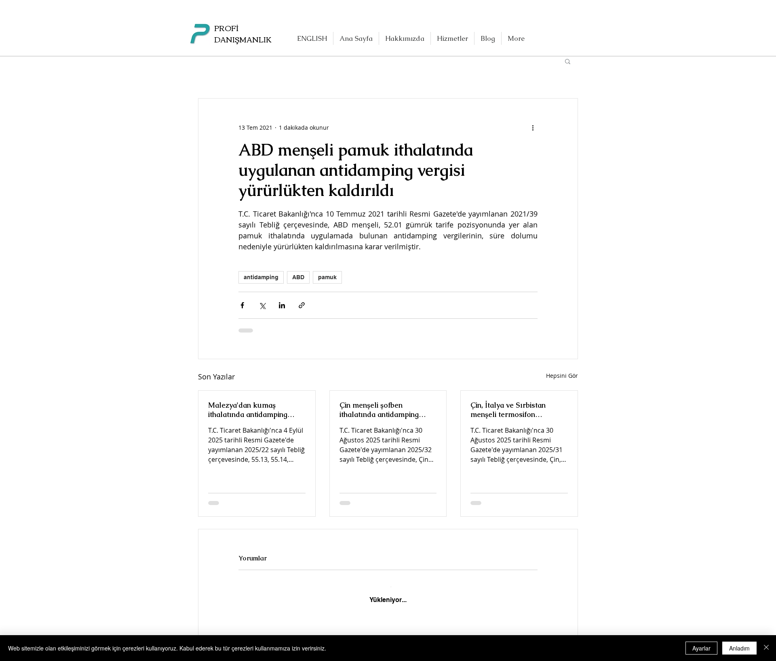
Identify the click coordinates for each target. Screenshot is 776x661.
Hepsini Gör (562, 375)
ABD (298, 277)
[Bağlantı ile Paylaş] (302, 305)
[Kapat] (766, 648)
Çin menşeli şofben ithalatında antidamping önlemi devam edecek (379, 409)
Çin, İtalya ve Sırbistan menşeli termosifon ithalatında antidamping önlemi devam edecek (510, 409)
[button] (567, 61)
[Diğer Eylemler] (533, 128)
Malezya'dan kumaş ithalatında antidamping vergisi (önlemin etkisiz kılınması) (247, 409)
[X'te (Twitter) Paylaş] (262, 305)
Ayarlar (701, 648)
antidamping (261, 277)
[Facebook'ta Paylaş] (242, 305)
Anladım (739, 648)
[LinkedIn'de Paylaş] (282, 305)
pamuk (327, 277)
